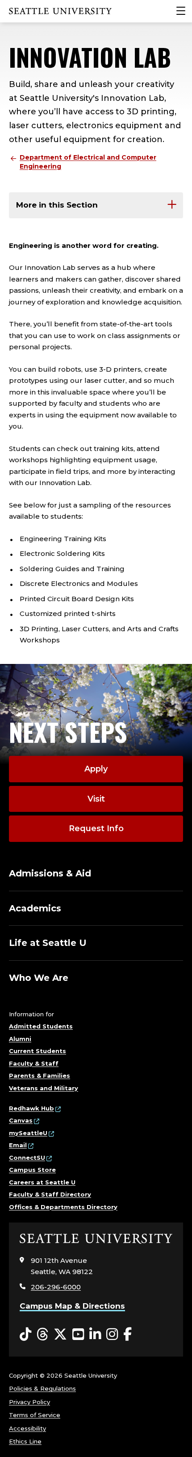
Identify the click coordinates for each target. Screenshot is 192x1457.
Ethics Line (25, 1441)
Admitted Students (41, 1026)
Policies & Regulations (42, 1388)
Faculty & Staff (33, 1063)
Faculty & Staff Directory (50, 1194)
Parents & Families (39, 1075)
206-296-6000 (56, 1287)
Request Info (96, 828)
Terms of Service (34, 1414)
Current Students (37, 1050)
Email (18, 1145)
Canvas (21, 1120)
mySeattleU (28, 1132)
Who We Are (38, 977)
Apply (96, 769)
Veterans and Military (43, 1088)
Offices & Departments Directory (63, 1206)
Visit (96, 799)
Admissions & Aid (50, 873)
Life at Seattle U (48, 942)
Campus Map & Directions (72, 1305)
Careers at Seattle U (42, 1182)
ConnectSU (27, 1157)
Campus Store (32, 1169)
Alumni (20, 1038)
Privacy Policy (29, 1401)
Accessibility (27, 1428)
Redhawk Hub (31, 1108)
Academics (35, 908)
